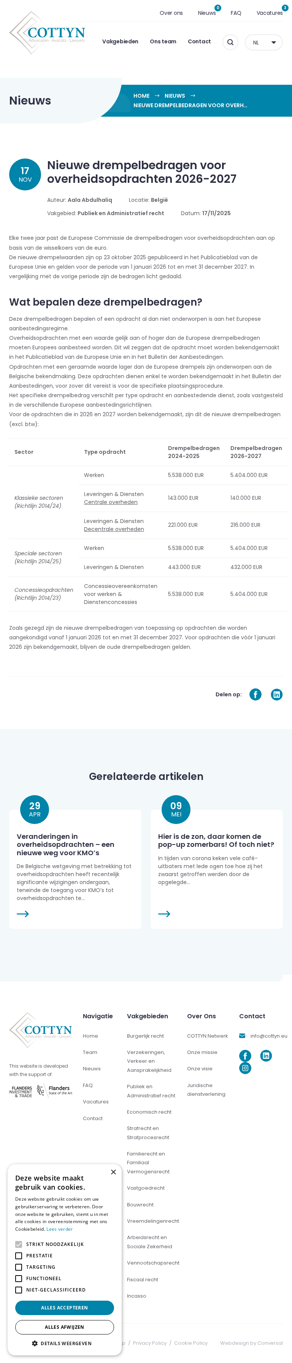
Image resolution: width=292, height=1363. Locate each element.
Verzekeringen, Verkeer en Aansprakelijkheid (149, 1061)
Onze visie (200, 1068)
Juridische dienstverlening (206, 1090)
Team (90, 1052)
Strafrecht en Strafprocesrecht (148, 1133)
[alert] (65, 1259)
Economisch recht (149, 1112)
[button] (64, 1343)
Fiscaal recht (142, 1279)
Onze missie (202, 1052)
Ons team (163, 41)
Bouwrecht (140, 1204)
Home (141, 96)
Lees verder (59, 1229)
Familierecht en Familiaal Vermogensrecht (148, 1162)
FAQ (236, 13)
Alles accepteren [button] (64, 1307)
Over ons (171, 13)
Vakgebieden (120, 41)
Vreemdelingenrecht (153, 1221)
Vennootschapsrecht (153, 1262)
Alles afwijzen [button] (64, 1327)
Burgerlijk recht (145, 1036)
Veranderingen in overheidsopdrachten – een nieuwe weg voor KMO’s (65, 844)
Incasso (136, 1296)
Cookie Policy (191, 1343)
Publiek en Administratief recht (151, 1091)
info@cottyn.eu (269, 1036)
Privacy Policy (150, 1343)
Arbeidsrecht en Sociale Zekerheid (149, 1242)
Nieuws (207, 12)
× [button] (113, 1172)
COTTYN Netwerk (207, 1036)
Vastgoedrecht (146, 1188)
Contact (199, 41)
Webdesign (234, 1343)
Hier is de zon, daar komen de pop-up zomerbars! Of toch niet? (216, 840)
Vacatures (270, 12)
